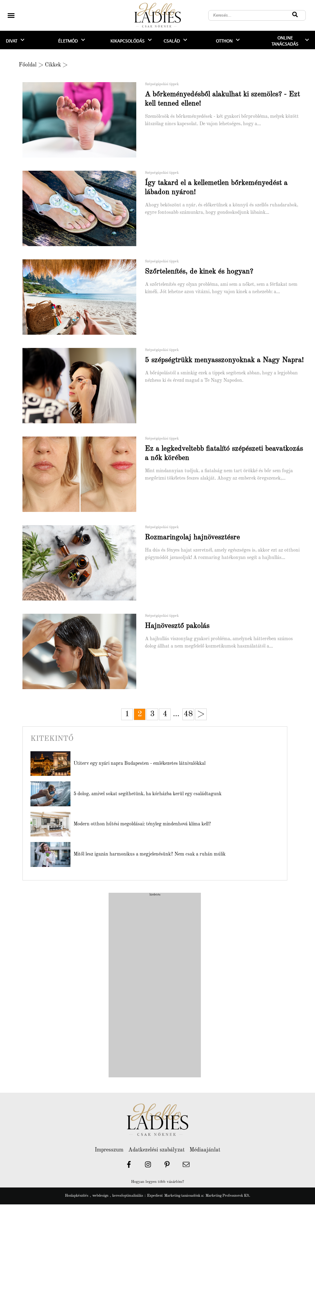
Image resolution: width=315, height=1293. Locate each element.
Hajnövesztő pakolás (177, 626)
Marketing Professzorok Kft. (227, 1196)
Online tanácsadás (285, 40)
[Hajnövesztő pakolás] (83, 688)
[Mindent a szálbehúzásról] (83, 511)
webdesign (100, 1196)
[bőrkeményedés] (83, 156)
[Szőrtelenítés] (83, 333)
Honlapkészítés (76, 1196)
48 (188, 714)
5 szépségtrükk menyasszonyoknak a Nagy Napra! (224, 360)
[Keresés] (295, 15)
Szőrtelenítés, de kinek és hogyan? (199, 271)
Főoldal (28, 65)
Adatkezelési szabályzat (156, 1150)
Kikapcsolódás (127, 41)
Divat (11, 41)
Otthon (224, 41)
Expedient (155, 1196)
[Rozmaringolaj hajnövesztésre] (83, 599)
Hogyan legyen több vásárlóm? (157, 1182)
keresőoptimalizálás (127, 1196)
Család (172, 41)
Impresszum (109, 1150)
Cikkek (53, 65)
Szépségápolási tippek (162, 84)
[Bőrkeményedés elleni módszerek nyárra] (83, 245)
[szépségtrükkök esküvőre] (83, 422)
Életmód (68, 41)
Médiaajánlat (204, 1150)
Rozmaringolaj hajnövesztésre (192, 537)
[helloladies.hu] (157, 15)
